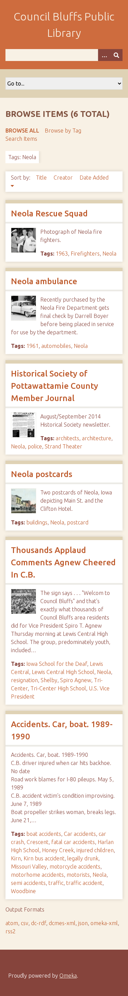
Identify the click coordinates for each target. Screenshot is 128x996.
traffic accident (84, 883)
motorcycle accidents (74, 866)
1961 (32, 346)
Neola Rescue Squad (49, 213)
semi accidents (28, 883)
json (83, 923)
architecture (96, 438)
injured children (95, 850)
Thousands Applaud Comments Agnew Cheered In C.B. (63, 562)
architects (67, 438)
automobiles (56, 346)
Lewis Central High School (63, 672)
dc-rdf (38, 923)
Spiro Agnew (75, 680)
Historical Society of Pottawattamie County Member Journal (54, 386)
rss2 (10, 931)
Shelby (49, 680)
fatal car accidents (73, 842)
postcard (77, 522)
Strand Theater (63, 446)
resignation (24, 680)
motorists (78, 875)
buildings (36, 522)
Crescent (37, 842)
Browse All (22, 130)
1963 (62, 253)
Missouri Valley (29, 866)
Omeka (68, 975)
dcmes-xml (62, 923)
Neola (109, 253)
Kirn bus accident (44, 858)
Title (42, 177)
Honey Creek (58, 850)
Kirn (16, 858)
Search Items (21, 139)
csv (24, 923)
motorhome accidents (37, 875)
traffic (55, 883)
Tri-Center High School (58, 688)
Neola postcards (41, 474)
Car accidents (80, 834)
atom (11, 923)
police (35, 446)
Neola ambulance (44, 281)
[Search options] (104, 55)
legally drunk (82, 858)
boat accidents (43, 834)
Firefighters (85, 253)
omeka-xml (104, 923)
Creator (64, 177)
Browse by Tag (63, 130)
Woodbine (23, 891)
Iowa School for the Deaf (56, 664)
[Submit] (116, 55)
